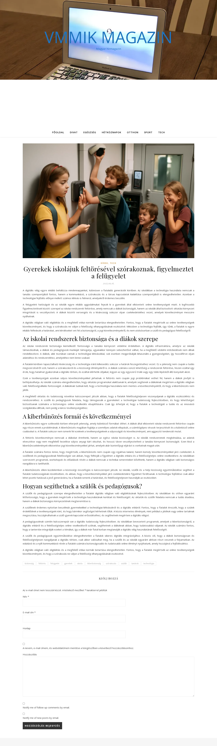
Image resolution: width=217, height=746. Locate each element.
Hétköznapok (111, 132)
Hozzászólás (30, 654)
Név (26, 596)
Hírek (104, 263)
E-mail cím (29, 612)
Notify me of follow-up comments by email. (46, 707)
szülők (124, 563)
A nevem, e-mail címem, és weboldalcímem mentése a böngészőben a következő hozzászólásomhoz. (78, 648)
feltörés (42, 563)
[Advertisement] (108, 103)
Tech (161, 132)
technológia (148, 563)
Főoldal (58, 132)
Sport (148, 132)
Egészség (89, 132)
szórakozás (111, 563)
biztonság (29, 563)
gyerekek (68, 563)
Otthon (132, 132)
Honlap (27, 628)
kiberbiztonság (94, 563)
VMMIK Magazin (108, 37)
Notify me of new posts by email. (41, 717)
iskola (79, 563)
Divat (74, 132)
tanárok (135, 563)
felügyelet (55, 563)
